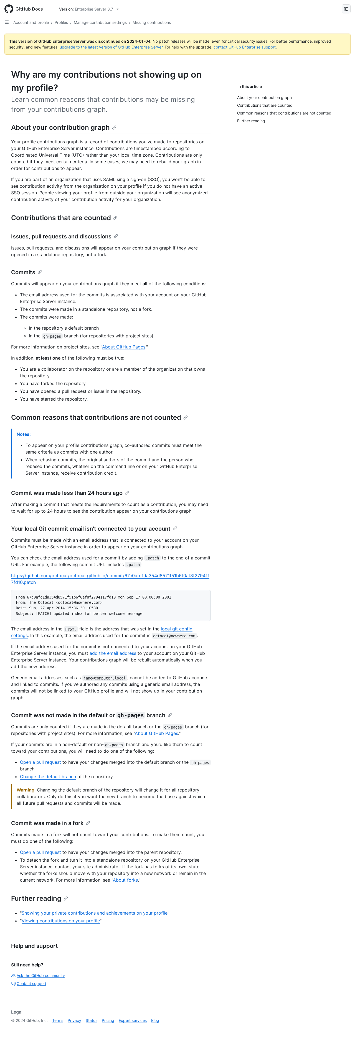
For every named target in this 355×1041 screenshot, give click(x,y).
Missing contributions (152, 22)
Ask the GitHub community (41, 975)
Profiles (61, 22)
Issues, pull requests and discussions (61, 236)
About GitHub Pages (123, 347)
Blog (155, 1020)
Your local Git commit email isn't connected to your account (91, 528)
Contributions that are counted (61, 218)
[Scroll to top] (342, 1028)
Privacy (74, 1020)
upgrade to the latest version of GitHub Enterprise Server (111, 47)
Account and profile (31, 22)
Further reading (36, 898)
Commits (23, 272)
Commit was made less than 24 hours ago (67, 493)
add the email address (113, 653)
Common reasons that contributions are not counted (96, 417)
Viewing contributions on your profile (61, 920)
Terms (57, 1020)
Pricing (108, 1020)
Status (91, 1020)
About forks (125, 880)
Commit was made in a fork (47, 823)
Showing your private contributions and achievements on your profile (95, 913)
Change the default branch (48, 776)
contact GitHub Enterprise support (245, 47)
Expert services (133, 1020)
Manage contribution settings (100, 22)
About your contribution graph (60, 127)
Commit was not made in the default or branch (88, 715)
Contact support (31, 983)
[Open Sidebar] (6, 22)
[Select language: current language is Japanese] (346, 8)
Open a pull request (40, 762)
